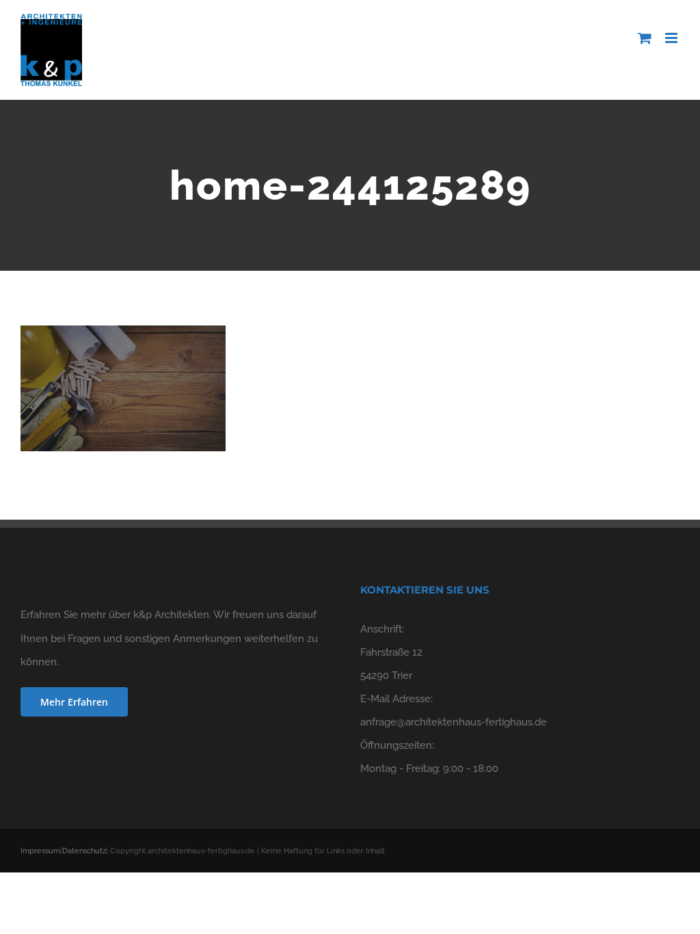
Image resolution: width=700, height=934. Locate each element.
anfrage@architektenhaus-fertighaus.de (453, 722)
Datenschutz (84, 850)
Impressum (40, 850)
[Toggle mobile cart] (644, 38)
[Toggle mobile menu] (672, 38)
